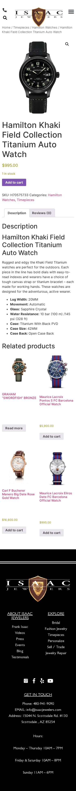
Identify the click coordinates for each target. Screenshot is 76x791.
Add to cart (14, 182)
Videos (20, 633)
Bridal (56, 623)
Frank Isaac (20, 627)
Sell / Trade (56, 647)
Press (20, 639)
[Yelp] (42, 681)
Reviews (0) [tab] (41, 213)
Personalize (56, 641)
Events (20, 645)
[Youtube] (50, 681)
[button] (5, 17)
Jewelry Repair (56, 653)
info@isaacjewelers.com (44, 710)
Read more (14, 428)
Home (6, 27)
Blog (20, 651)
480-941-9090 (43, 704)
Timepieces (21, 27)
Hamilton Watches (44, 27)
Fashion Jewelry (56, 629)
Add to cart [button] (51, 436)
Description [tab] (17, 213)
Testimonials (20, 657)
